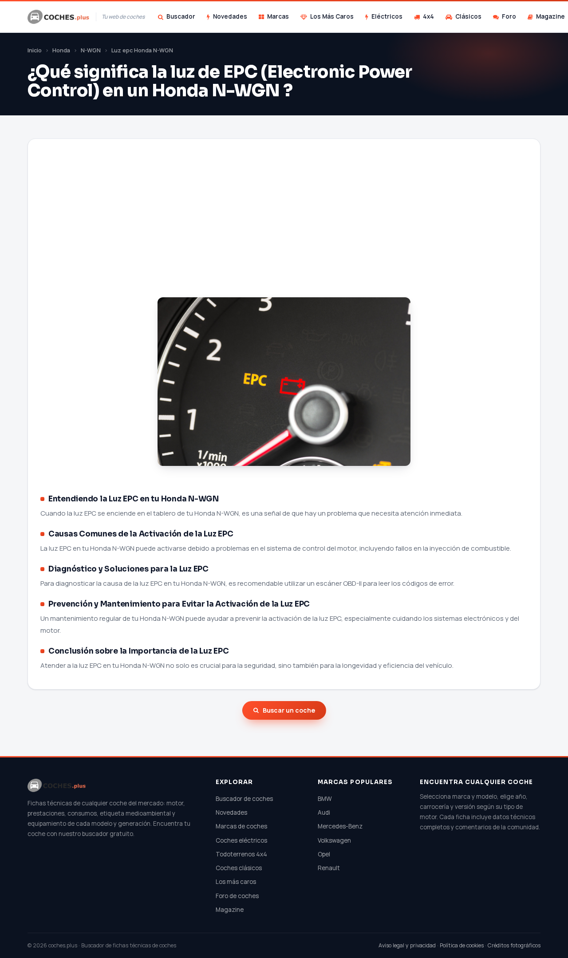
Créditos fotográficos (514, 945)
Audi (324, 812)
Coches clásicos (239, 868)
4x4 (428, 16)
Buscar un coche (289, 710)
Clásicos (468, 16)
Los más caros (236, 882)
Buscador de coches (244, 799)
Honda (61, 50)
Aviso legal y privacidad (407, 945)
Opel (324, 854)
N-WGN (91, 50)
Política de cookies (462, 945)
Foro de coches (237, 896)
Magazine (230, 910)
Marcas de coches (241, 826)
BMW (325, 799)
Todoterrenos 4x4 (241, 854)
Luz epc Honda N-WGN (142, 50)
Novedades (230, 16)
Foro (509, 16)
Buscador (180, 16)
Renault (329, 868)
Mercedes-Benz (340, 826)
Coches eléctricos (241, 840)
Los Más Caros (332, 16)
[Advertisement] (284, 229)
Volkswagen (334, 840)
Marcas (278, 16)
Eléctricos (386, 16)
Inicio (35, 50)
